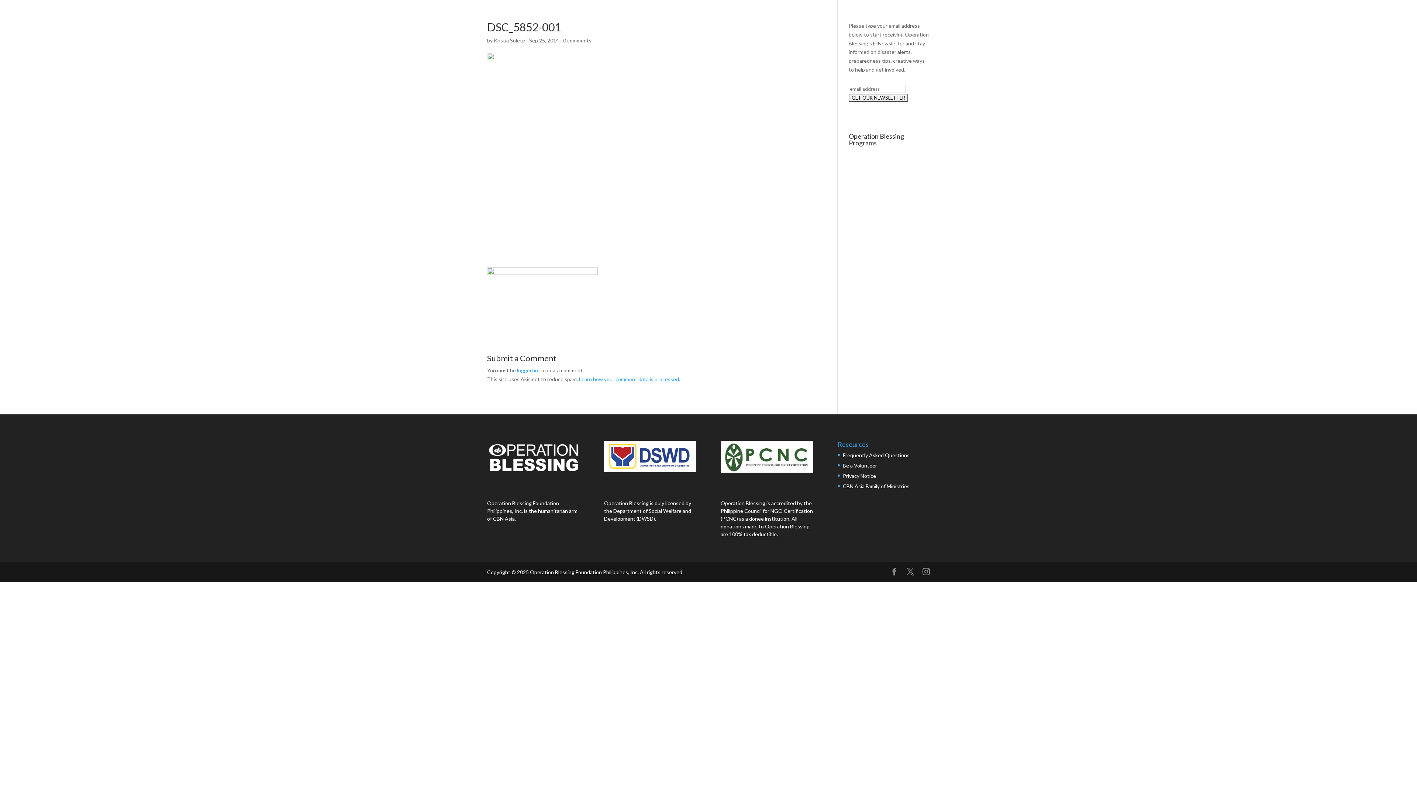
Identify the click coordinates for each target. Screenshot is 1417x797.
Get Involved (1361, 13)
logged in (527, 370)
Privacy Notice (859, 476)
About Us (1215, 13)
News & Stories (1310, 13)
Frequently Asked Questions (877, 455)
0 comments (577, 40)
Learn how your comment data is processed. (629, 379)
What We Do (1258, 13)
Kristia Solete (509, 40)
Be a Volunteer (860, 465)
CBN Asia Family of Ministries (876, 486)
